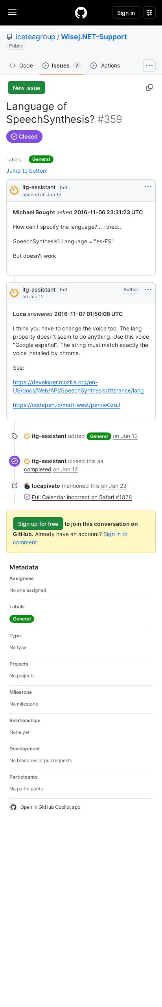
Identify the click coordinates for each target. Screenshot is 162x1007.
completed (38, 469)
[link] (45, 436)
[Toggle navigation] (12, 12)
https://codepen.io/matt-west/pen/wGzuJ (66, 404)
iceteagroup (35, 37)
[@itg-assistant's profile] (14, 189)
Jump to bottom (27, 170)
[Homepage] (81, 12)
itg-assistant (38, 187)
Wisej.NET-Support (94, 37)
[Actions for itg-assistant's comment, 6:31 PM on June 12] (148, 289)
